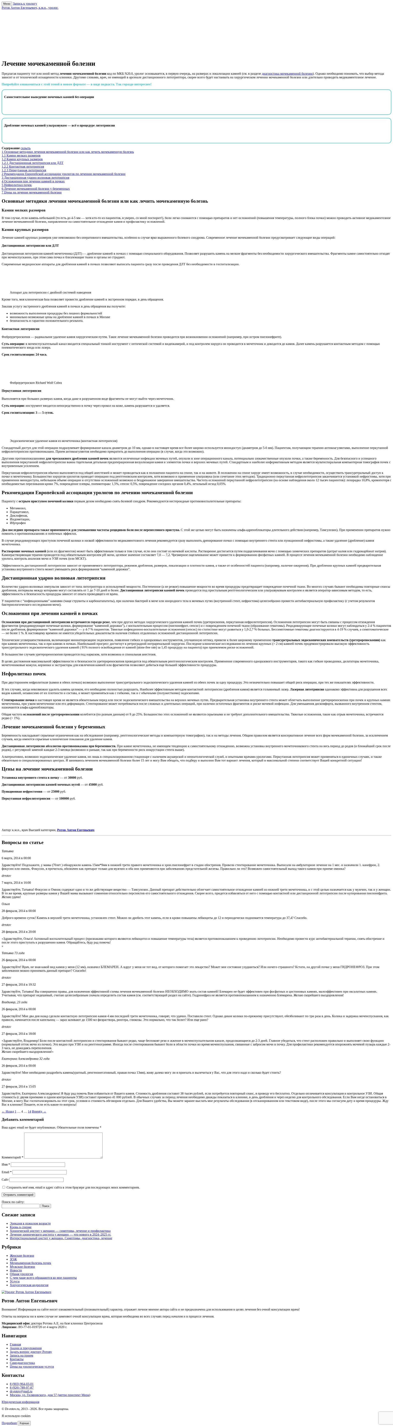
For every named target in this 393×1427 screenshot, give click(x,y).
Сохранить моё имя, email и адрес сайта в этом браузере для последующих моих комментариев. (73, 1187)
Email (7, 1172)
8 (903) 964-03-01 (22, 1384)
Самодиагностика (22, 1363)
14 (29, 1111)
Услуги (15, 1281)
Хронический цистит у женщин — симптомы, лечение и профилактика (60, 1231)
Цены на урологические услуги (32, 1366)
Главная (15, 1344)
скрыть (25, 148)
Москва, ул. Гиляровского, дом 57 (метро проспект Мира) (50, 1395)
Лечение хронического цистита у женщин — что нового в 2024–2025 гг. (60, 1234)
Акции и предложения (26, 1348)
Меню (6, 3)
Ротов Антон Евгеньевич (75, 830)
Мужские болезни (22, 1266)
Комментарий (12, 1157)
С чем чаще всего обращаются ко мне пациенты (43, 1277)
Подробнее (9, 1423)
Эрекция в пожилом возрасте (30, 1223)
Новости (16, 1270)
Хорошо (24, 1423)
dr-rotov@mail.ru (21, 1391)
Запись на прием (21, 1355)
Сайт (5, 1179)
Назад (8, 1111)
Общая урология (21, 1274)
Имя (6, 1164)
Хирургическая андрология (29, 1285)
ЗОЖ (13, 1259)
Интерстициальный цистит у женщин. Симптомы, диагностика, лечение (61, 1238)
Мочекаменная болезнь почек (30, 1263)
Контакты (17, 1359)
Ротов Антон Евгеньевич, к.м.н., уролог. (30, 7)
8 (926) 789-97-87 (22, 1387)
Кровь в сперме (21, 1227)
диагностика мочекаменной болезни (287, 73)
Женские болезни (22, 1255)
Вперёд (39, 1111)
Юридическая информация (20, 1402)
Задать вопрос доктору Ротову (31, 1352)
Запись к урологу (25, 3)
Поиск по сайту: (13, 1202)
